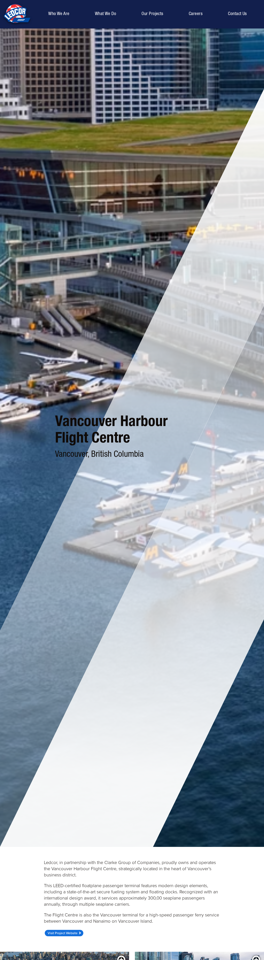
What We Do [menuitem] (105, 13)
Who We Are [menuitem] (59, 13)
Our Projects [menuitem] (153, 13)
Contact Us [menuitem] (237, 13)
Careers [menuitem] (196, 13)
